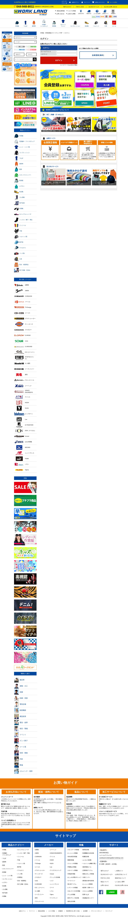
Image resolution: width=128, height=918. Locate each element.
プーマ (52, 887)
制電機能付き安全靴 (88, 853)
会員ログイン (75, 2)
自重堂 (37, 849)
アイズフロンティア (55, 870)
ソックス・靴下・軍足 (23, 853)
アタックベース (39, 901)
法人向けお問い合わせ (110, 6)
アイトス (52, 856)
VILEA (51, 863)
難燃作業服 (71, 860)
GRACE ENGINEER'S (56, 853)
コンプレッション (75, 26)
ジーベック (53, 849)
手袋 (18, 860)
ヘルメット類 (21, 863)
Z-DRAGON (38, 856)
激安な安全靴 (71, 901)
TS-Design (38, 863)
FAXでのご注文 (105, 878)
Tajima (51, 894)
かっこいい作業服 (72, 853)
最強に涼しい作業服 (88, 874)
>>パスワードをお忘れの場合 (68, 65)
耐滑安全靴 (86, 849)
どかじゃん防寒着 (87, 891)
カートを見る (113, 2)
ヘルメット (96, 26)
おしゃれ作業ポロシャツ (74, 877)
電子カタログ (67, 6)
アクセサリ (20, 870)
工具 (105, 26)
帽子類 (19, 867)
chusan (52, 874)
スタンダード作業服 (73, 849)
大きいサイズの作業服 (74, 891)
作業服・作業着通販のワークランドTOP (51, 33)
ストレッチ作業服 (72, 863)
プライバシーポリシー (96, 911)
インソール (20, 856)
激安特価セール (87, 867)
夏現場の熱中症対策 (88, 880)
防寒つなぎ (86, 894)
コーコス (37, 867)
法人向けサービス (94, 6)
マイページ (87, 2)
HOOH (52, 860)
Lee (51, 867)
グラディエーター (40, 870)
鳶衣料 (34, 26)
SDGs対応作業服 (72, 856)
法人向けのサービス (107, 874)
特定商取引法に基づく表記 (73, 911)
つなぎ (25, 26)
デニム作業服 (71, 894)
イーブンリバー (39, 894)
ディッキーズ (38, 874)
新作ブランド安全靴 (73, 898)
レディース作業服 (72, 887)
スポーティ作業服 (72, 870)
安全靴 (87, 26)
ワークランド (53, 898)
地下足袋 (4, 893)
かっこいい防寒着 (87, 884)
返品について (105, 881)
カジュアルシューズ (23, 849)
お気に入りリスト (100, 2)
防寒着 (54, 26)
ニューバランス (54, 884)
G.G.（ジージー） (40, 887)
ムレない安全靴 (87, 860)
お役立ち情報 (71, 13)
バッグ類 (19, 874)
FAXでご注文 (80, 6)
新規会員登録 (61, 11)
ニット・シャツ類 (7, 875)
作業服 (17, 26)
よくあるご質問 (119, 881)
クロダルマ (38, 877)
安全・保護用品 (21, 880)
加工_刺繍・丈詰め (22, 884)
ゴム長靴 (4, 889)
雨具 (3, 865)
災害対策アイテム (87, 870)
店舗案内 (60, 911)
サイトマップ (109, 911)
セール (114, 26)
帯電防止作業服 (72, 867)
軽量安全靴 (86, 856)
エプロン (4, 882)
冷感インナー (86, 877)
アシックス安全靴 (55, 877)
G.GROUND (38, 884)
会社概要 (85, 911)
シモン (52, 891)
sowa (36, 880)
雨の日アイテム (72, 884)
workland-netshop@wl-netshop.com (111, 858)
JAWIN (37, 853)
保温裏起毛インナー (88, 898)
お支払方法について (121, 874)
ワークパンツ (71, 880)
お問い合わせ (60, 13)
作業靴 (4, 896)
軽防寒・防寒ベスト (88, 887)
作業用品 (19, 877)
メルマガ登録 (72, 11)
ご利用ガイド (119, 870)
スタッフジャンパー (8, 868)
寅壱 (36, 898)
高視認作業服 (71, 874)
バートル (37, 860)
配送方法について (120, 878)
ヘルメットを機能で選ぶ (89, 863)
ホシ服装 (37, 891)
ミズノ (52, 880)
